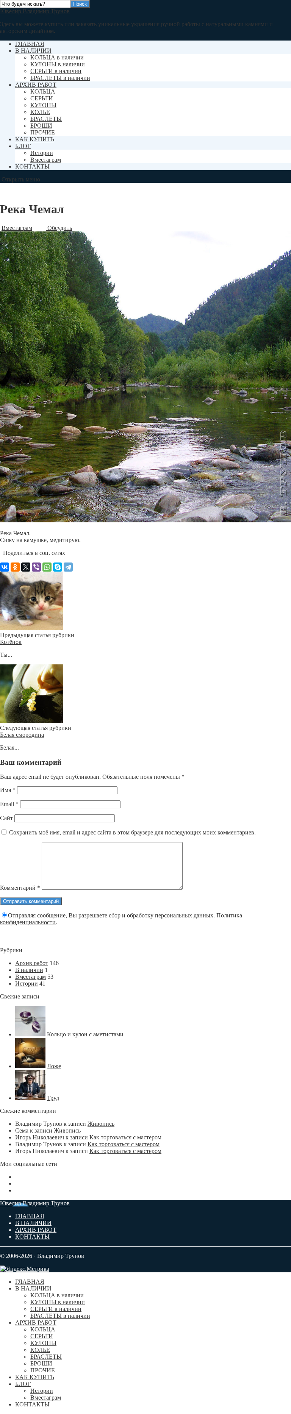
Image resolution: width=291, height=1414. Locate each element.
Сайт (6, 818)
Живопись (101, 1123)
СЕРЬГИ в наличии (55, 71)
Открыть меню (20, 179)
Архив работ (31, 963)
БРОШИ (41, 125)
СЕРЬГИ (41, 98)
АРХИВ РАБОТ (35, 84)
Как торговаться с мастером (125, 1137)
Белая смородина (22, 734)
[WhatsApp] (47, 567)
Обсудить (59, 228)
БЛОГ (23, 146)
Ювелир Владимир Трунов (35, 11)
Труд (53, 1098)
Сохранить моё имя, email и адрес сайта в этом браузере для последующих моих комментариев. (132, 832)
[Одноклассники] (15, 567)
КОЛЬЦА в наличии (57, 57)
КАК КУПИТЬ (34, 139)
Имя (8, 790)
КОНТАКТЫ (32, 166)
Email (9, 804)
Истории (41, 153)
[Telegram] (68, 567)
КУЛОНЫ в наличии (57, 64)
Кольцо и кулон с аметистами (85, 1034)
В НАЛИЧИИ (33, 50)
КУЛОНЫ (43, 105)
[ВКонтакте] (4, 567)
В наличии (29, 970)
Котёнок (11, 642)
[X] (25, 567)
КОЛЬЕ (40, 112)
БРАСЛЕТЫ (46, 119)
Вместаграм (45, 159)
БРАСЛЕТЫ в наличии (60, 78)
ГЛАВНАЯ (29, 44)
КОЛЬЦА (42, 91)
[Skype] (57, 567)
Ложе (54, 1066)
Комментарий (20, 887)
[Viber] (36, 567)
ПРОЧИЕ (42, 132)
